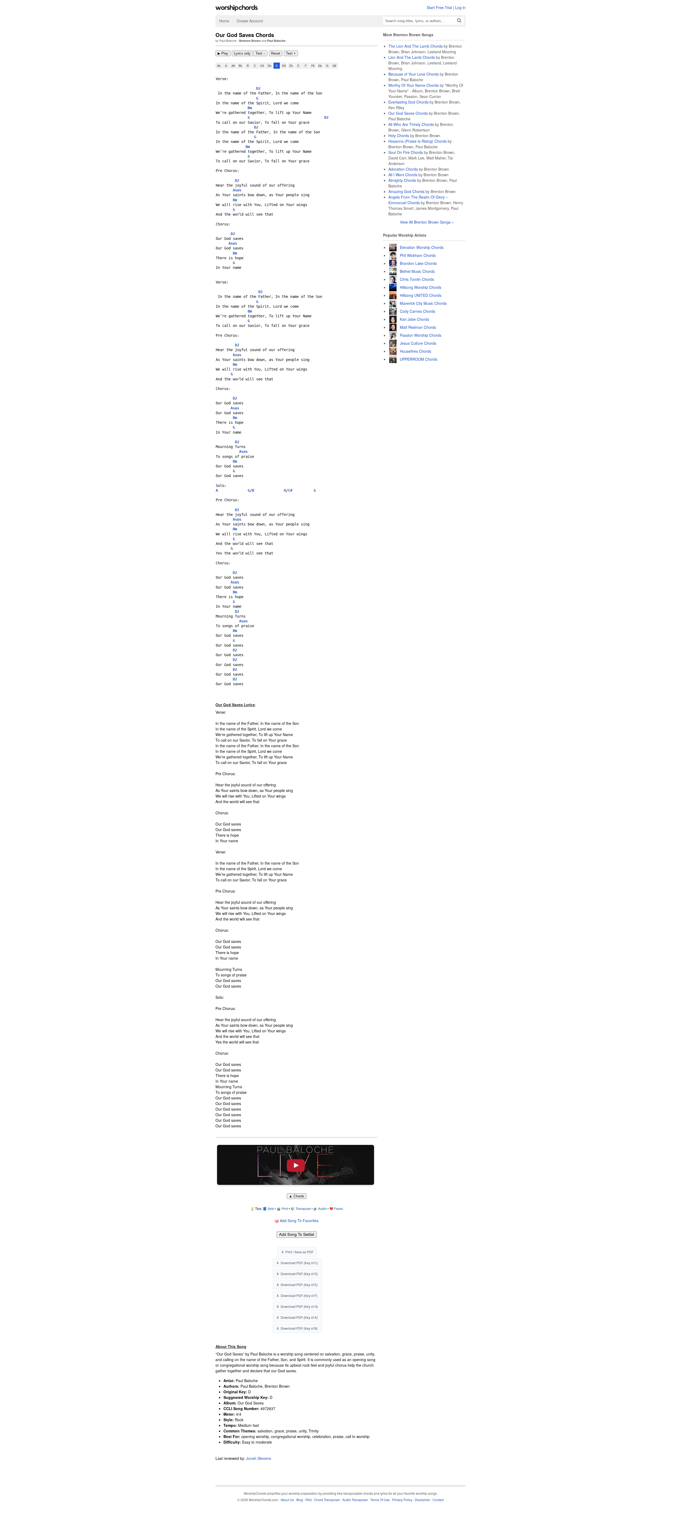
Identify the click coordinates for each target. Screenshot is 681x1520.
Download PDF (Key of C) (299, 1262)
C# (262, 66)
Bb (240, 66)
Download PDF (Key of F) (299, 1295)
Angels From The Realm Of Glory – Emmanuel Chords (418, 199)
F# (312, 66)
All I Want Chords (402, 174)
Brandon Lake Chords (418, 263)
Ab (219, 66)
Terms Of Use (380, 1499)
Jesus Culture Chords (418, 343)
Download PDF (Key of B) (299, 1328)
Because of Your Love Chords (413, 74)
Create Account (250, 20)
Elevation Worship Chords (421, 247)
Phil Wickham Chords (418, 255)
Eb (291, 66)
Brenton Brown (250, 40)
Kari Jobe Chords (414, 319)
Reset (275, 53)
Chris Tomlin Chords (417, 279)
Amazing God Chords (406, 191)
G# (334, 66)
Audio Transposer (355, 1499)
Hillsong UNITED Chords (420, 295)
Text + (291, 53)
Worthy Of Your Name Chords (413, 85)
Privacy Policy (402, 1499)
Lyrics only (242, 53)
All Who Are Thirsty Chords (411, 124)
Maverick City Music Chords (423, 303)
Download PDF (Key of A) (299, 1317)
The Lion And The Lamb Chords (415, 46)
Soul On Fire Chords (405, 152)
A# (233, 66)
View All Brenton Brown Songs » (427, 222)
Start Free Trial (439, 7)
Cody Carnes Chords (417, 311)
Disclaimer (422, 1499)
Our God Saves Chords (408, 113)
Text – (260, 53)
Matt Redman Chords (418, 327)
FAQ (308, 1499)
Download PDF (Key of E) (299, 1284)
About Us (287, 1499)
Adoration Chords (403, 169)
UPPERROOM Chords (418, 359)
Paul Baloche (276, 40)
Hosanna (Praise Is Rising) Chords (417, 141)
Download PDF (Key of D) (299, 1273)
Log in (460, 7)
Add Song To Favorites (298, 1220)
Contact (438, 1499)
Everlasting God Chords (408, 102)
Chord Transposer (327, 1499)
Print (284, 1208)
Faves (338, 1208)
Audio (322, 1208)
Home (224, 20)
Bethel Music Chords (417, 271)
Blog (299, 1499)
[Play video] (295, 1164)
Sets (271, 1208)
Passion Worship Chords (420, 335)
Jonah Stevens (258, 1458)
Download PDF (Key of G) (299, 1306)
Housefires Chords (415, 351)
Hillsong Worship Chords (420, 287)
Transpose (303, 1208)
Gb (320, 66)
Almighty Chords (402, 180)
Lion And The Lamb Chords (411, 57)
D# (284, 66)
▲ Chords (296, 1196)
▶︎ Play (223, 53)
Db (269, 66)
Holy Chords (398, 135)
